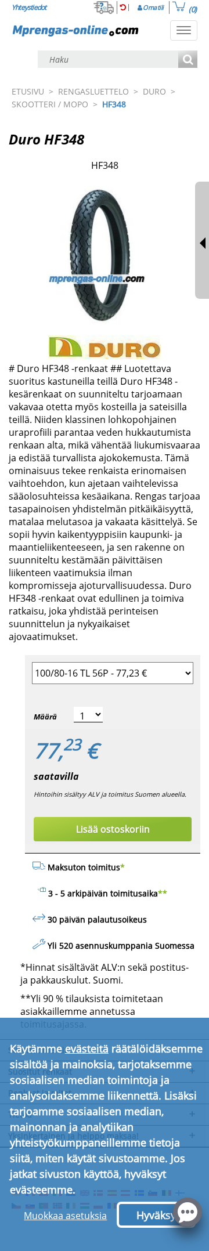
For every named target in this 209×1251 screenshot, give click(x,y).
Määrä (45, 716)
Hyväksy (156, 1215)
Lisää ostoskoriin (113, 829)
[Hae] (187, 60)
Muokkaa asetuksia (65, 1215)
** (162, 893)
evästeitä (87, 1048)
